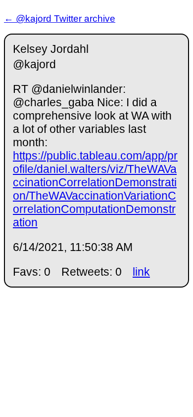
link (141, 271)
